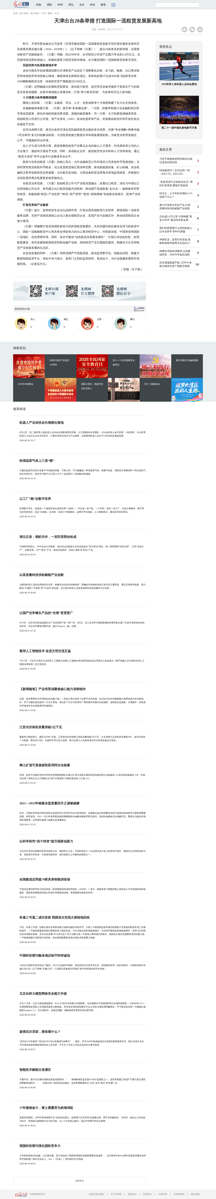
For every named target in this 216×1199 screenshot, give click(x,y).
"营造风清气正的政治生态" (174, 182)
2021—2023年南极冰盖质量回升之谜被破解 (49, 803)
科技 (92, 4)
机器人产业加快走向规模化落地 (41, 422)
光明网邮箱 (179, 1194)
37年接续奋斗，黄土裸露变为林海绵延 (46, 1107)
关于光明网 (116, 1194)
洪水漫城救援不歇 (169, 262)
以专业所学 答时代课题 (172, 231)
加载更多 (79, 1181)
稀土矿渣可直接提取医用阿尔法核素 (44, 765)
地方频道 (23, 13)
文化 (81, 4)
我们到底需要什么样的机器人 (175, 228)
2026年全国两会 (25, 384)
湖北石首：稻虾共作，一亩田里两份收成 (47, 536)
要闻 (50, 13)
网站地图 (195, 1194)
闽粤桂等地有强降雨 (170, 251)
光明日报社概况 (96, 1194)
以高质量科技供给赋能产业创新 (41, 575)
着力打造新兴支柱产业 (172, 205)
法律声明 (162, 1194)
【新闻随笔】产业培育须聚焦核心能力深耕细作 (52, 689)
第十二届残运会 (152, 384)
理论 (71, 4)
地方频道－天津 (38, 13)
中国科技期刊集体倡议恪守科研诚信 (44, 955)
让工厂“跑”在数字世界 (35, 498)
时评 (60, 4)
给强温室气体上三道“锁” (36, 460)
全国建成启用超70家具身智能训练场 (44, 879)
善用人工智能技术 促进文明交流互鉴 (45, 651)
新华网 (101, 29)
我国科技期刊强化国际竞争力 (40, 1146)
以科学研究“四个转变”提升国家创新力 (46, 841)
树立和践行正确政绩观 (187, 360)
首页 (15, 13)
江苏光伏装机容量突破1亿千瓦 (40, 727)
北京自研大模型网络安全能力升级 (43, 993)
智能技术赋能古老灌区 (35, 1069)
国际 (49, 4)
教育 (103, 4)
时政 (38, 4)
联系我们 (147, 1194)
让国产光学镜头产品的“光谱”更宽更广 (46, 613)
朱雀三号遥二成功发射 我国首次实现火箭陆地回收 (54, 917)
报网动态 (132, 1194)
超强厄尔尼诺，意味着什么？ (40, 1031)
